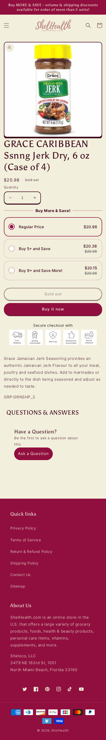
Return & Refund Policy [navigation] (31, 551)
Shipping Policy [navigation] (24, 563)
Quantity (11, 187)
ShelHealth (60, 730)
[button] (6, 25)
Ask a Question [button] (33, 453)
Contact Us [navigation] (20, 574)
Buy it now (53, 309)
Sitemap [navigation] (17, 586)
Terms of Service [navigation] (25, 540)
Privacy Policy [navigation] (23, 528)
